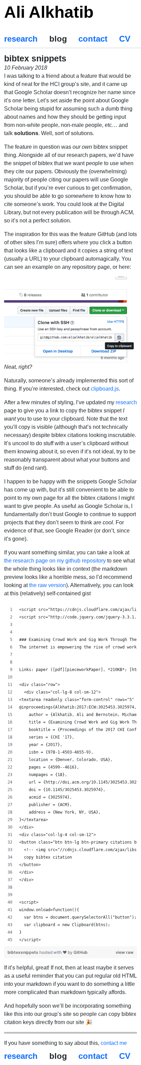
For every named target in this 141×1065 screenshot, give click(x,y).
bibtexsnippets (23, 952)
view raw (124, 952)
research (21, 38)
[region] (70, 775)
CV (124, 38)
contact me (114, 1043)
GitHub (81, 952)
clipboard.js (105, 389)
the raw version (47, 585)
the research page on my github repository (55, 561)
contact (92, 38)
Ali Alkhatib (48, 12)
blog (58, 38)
